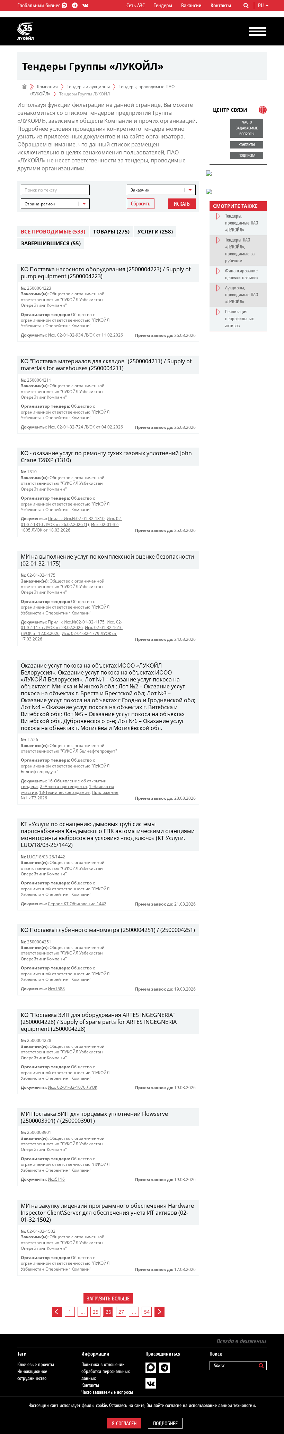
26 (108, 1311)
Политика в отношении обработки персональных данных (105, 1371)
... (83, 1311)
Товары (111, 231)
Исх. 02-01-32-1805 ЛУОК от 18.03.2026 (70, 527)
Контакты (221, 5)
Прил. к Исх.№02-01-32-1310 (76, 518)
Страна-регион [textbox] (40, 204)
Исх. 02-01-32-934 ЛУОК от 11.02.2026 (85, 335)
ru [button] (261, 5)
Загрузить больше (108, 1299)
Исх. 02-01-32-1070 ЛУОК (72, 1087)
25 (95, 1311)
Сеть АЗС (135, 5)
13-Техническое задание (64, 792)
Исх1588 (56, 988)
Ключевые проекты (35, 1364)
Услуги (155, 231)
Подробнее (165, 1423)
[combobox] (161, 190)
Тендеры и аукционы (88, 87)
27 (121, 1311)
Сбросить (140, 204)
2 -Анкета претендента (63, 786)
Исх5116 (56, 1179)
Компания (47, 87)
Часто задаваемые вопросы (107, 1392)
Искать (182, 204)
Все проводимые (53, 231)
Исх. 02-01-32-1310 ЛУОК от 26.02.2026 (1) (71, 521)
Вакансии (191, 5)
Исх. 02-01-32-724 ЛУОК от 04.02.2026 (85, 427)
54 (147, 1311)
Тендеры (163, 5)
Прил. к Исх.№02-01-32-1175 (76, 622)
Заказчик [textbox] (140, 190)
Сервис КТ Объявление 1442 (77, 903)
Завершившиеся (51, 243)
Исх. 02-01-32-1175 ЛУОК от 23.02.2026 (71, 624)
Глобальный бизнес (39, 5)
